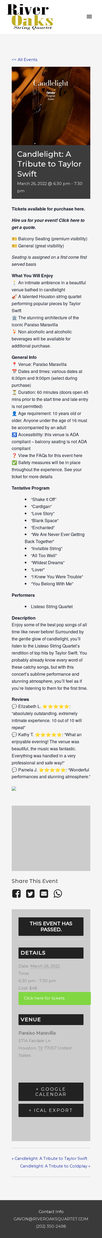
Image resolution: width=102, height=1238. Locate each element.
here (79, 209)
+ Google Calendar (51, 1092)
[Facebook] (17, 894)
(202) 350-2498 (51, 1226)
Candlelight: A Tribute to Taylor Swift (49, 1158)
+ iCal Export (51, 1110)
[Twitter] (30, 894)
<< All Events (24, 59)
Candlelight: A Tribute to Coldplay (55, 1166)
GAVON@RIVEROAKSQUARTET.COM (51, 1219)
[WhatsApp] (57, 894)
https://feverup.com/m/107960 (54, 998)
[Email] (44, 894)
